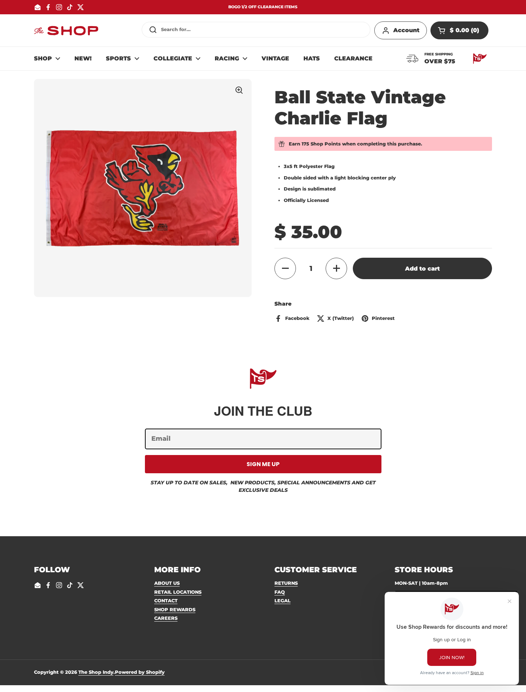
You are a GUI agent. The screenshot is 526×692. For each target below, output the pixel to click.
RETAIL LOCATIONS (177, 592)
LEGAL (282, 600)
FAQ (279, 592)
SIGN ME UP (263, 464)
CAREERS (165, 618)
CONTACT (165, 600)
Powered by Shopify (140, 672)
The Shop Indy (95, 672)
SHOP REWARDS (174, 609)
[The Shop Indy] (66, 30)
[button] (459, 30)
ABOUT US (167, 583)
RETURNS (286, 583)
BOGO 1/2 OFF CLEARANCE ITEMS (262, 7)
